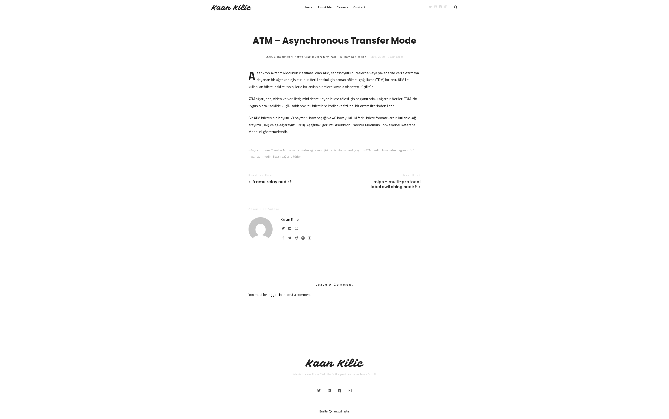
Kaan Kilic (231, 7)
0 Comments (395, 57)
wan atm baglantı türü (399, 150)
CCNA (269, 57)
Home (308, 7)
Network (287, 57)
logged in (275, 294)
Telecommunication (353, 57)
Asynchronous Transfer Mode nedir (275, 150)
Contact (359, 7)
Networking (303, 57)
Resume (342, 7)
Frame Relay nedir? (272, 182)
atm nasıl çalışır (350, 150)
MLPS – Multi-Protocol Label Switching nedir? (395, 184)
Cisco (277, 57)
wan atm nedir (261, 156)
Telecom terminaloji (325, 57)
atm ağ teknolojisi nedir (319, 150)
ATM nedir (373, 150)
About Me (325, 7)
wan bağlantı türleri (288, 156)
